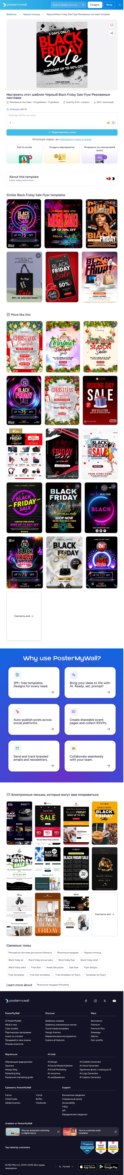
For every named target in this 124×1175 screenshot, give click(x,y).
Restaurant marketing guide (19, 1077)
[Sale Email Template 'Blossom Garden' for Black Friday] (19, 868)
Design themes (53, 1032)
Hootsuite (41, 1103)
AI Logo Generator (89, 1073)
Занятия (9, 1065)
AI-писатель (54, 1073)
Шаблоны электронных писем (61, 1024)
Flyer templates (16, 974)
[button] (111, 25)
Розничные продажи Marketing (53, 984)
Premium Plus (98, 1028)
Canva (8, 1095)
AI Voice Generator (89, 1065)
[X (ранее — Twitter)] (105, 1001)
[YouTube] (114, 1001)
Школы (94, 1036)
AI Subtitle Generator (90, 1061)
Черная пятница (92, 952)
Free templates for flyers (68, 974)
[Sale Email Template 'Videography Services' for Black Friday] (76, 868)
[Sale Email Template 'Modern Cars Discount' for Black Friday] (19, 823)
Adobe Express (12, 1103)
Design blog (11, 1069)
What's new (11, 1024)
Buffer (39, 1099)
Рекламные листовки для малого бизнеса (30, 952)
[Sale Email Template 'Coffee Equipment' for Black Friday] (105, 823)
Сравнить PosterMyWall (18, 1087)
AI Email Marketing (57, 1069)
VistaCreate (11, 1099)
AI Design (52, 1061)
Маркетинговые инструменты (60, 1036)
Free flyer (36, 967)
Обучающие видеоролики (18, 1061)
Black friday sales (17, 967)
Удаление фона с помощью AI (95, 1069)
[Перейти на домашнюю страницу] (13, 5)
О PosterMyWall (13, 1020)
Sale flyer (74, 967)
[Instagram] (95, 1001)
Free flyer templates (40, 974)
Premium (95, 1024)
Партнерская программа (18, 1032)
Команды (96, 1032)
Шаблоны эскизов (54, 1020)
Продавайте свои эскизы (18, 1040)
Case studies (11, 1028)
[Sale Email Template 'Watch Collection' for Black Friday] (105, 868)
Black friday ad (16, 960)
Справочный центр (72, 1099)
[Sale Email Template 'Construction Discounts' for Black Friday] (48, 868)
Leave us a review (14, 1036)
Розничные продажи (67, 952)
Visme (39, 1095)
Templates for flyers (96, 974)
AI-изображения (56, 1077)
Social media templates (57, 1028)
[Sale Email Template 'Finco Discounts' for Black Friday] (76, 914)
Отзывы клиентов (14, 1044)
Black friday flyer (66, 960)
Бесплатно (96, 1020)
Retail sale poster (55, 967)
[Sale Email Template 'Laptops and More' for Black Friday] (19, 914)
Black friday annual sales (41, 960)
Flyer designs (91, 967)
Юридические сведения (74, 1114)
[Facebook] (86, 1001)
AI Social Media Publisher (60, 1065)
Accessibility (68, 1103)
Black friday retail (89, 960)
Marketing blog (12, 1073)
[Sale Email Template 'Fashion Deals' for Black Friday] (48, 823)
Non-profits (97, 1040)
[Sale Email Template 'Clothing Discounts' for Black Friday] (76, 823)
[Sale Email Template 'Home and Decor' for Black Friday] (48, 914)
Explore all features (55, 1040)
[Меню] (119, 4)
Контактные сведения (73, 1095)
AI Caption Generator (90, 1077)
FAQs (65, 1106)
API (64, 1110)
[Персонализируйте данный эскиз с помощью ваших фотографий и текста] (62, 55)
